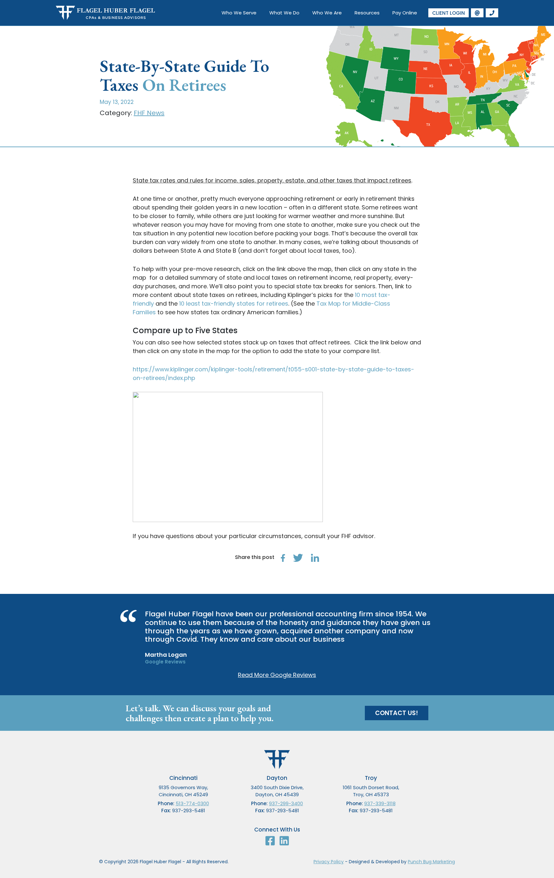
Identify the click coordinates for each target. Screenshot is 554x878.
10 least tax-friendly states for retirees (233, 304)
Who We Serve (239, 12)
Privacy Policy (329, 861)
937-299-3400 (286, 803)
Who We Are (327, 12)
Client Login (448, 13)
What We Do (284, 12)
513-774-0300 (192, 803)
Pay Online (404, 12)
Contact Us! (396, 713)
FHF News (149, 112)
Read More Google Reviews (277, 675)
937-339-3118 (380, 803)
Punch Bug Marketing (431, 861)
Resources (367, 12)
